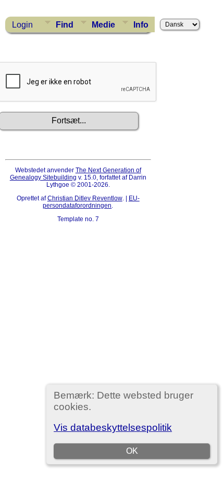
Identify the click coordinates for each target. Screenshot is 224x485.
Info (140, 24)
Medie (103, 24)
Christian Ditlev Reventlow (84, 198)
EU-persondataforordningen (91, 202)
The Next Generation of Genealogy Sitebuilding (75, 174)
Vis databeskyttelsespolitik (113, 427)
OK (132, 450)
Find (64, 24)
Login (22, 24)
